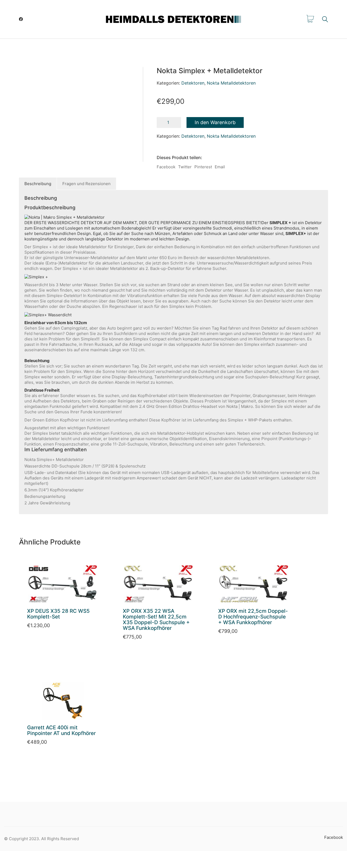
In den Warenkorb (215, 122)
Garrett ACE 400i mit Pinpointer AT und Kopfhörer (61, 730)
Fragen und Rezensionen (86, 183)
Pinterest (203, 166)
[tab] (38, 184)
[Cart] (310, 19)
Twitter (185, 166)
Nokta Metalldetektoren (231, 83)
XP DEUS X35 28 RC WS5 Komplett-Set (58, 614)
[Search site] (325, 20)
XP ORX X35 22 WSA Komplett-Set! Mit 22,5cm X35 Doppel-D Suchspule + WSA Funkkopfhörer (156, 619)
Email (220, 166)
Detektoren (192, 83)
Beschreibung (37, 183)
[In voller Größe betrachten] (34, 77)
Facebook (166, 166)
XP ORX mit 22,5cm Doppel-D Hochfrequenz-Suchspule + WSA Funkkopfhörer (253, 617)
